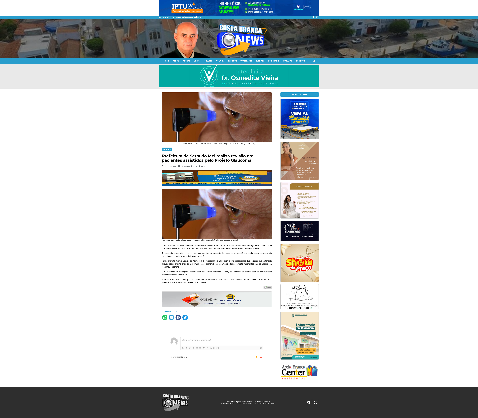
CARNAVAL (287, 61)
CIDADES (208, 61)
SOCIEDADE (273, 61)
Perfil (176, 61)
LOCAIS (197, 61)
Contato (300, 61)
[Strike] (193, 348)
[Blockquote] (204, 348)
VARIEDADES (246, 61)
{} (214, 348)
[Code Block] (207, 348)
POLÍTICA (220, 61)
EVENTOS (260, 61)
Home (166, 61)
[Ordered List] (197, 348)
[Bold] (183, 348)
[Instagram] (317, 17)
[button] (314, 61)
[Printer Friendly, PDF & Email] (268, 287)
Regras (186, 61)
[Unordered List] (200, 348)
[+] (217, 348)
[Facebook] (313, 17)
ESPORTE (232, 61)
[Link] (210, 348)
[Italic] (186, 348)
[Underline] (190, 348)
